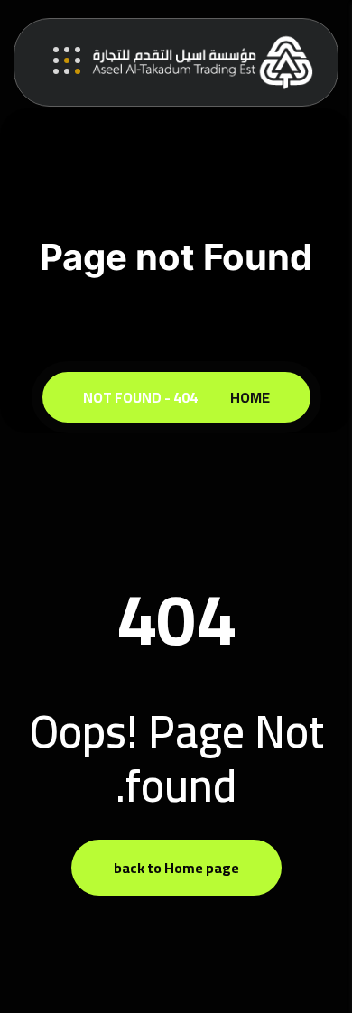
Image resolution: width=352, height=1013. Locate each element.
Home (247, 397)
